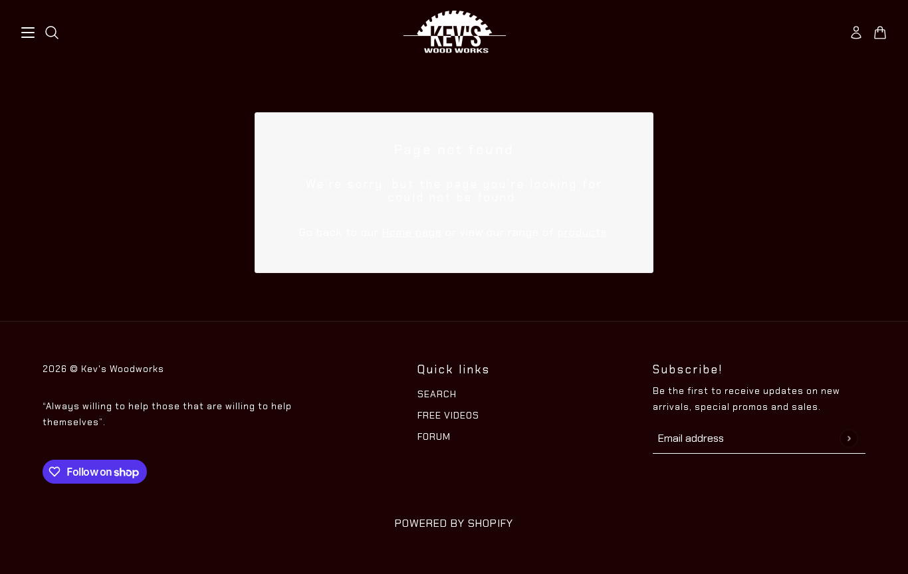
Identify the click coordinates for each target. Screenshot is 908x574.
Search (437, 394)
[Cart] (880, 32)
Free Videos (448, 415)
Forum (434, 436)
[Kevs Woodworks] (454, 32)
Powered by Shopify (454, 523)
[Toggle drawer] (28, 32)
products (582, 232)
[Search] (51, 32)
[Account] (856, 32)
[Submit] (848, 438)
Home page (412, 232)
